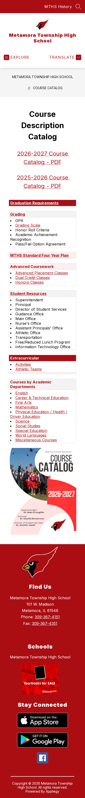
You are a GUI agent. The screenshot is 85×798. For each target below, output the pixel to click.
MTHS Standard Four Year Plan (39, 255)
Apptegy (52, 791)
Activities (23, 364)
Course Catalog (48, 88)
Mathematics (26, 407)
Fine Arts (23, 402)
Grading (17, 214)
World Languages (31, 435)
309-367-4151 (47, 617)
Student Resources (28, 293)
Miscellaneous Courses (36, 440)
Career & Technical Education (41, 397)
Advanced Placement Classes (41, 273)
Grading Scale (27, 225)
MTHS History (58, 6)
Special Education (31, 430)
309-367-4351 (44, 623)
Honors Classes (29, 282)
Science (22, 421)
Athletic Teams (28, 369)
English (21, 393)
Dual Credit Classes (32, 277)
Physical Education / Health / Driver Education (38, 414)
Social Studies (27, 426)
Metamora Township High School (42, 77)
